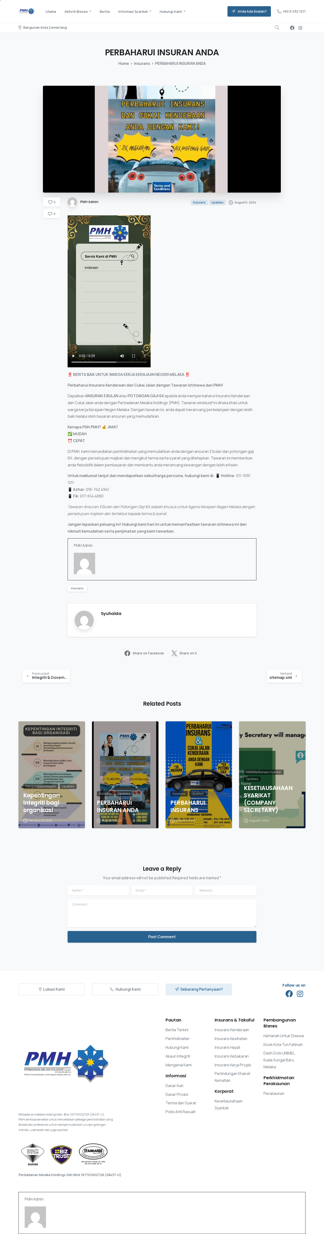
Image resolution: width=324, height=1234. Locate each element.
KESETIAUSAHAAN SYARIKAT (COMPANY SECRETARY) (268, 799)
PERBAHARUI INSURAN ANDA (118, 806)
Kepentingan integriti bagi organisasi (41, 803)
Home (123, 63)
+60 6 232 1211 (293, 11)
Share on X (188, 653)
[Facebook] (292, 28)
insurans (77, 588)
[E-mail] (76, 580)
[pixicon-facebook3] (289, 994)
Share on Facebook (148, 653)
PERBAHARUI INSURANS (187, 806)
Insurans (142, 63)
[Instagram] (300, 28)
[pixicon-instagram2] (300, 994)
